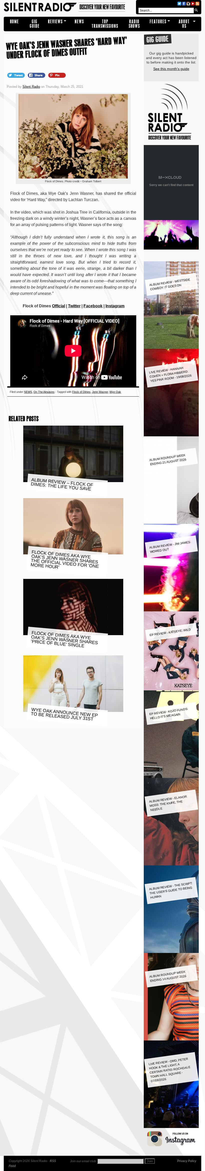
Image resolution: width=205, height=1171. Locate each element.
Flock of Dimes (81, 391)
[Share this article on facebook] (37, 75)
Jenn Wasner (100, 391)
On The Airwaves (44, 391)
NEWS (79, 21)
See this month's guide (171, 69)
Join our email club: (83, 1161)
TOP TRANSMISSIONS (105, 24)
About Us (184, 24)
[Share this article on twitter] (16, 75)
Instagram (115, 306)
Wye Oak (115, 391)
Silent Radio (69, 7)
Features (158, 21)
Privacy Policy (186, 1161)
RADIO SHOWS (134, 24)
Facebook (93, 306)
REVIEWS (55, 21)
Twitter (74, 306)
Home (14, 21)
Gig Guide (35, 24)
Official (58, 306)
